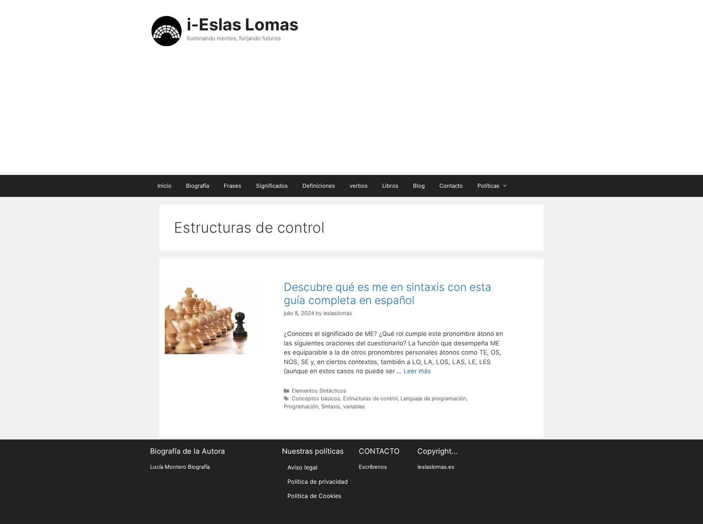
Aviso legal (302, 467)
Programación (301, 406)
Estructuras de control (370, 398)
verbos (359, 185)
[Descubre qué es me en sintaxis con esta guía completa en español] (214, 352)
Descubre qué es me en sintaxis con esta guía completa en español (387, 293)
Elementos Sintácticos (319, 391)
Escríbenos (373, 467)
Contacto (451, 185)
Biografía (197, 185)
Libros (390, 185)
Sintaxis (330, 406)
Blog (419, 185)
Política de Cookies (314, 495)
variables (354, 406)
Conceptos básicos (316, 398)
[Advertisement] (351, 120)
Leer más (417, 371)
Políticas (488, 185)
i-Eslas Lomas (242, 24)
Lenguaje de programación (433, 398)
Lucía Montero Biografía (180, 467)
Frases (232, 185)
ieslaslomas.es (435, 467)
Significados (272, 185)
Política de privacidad (317, 481)
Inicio (164, 185)
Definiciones (318, 185)
